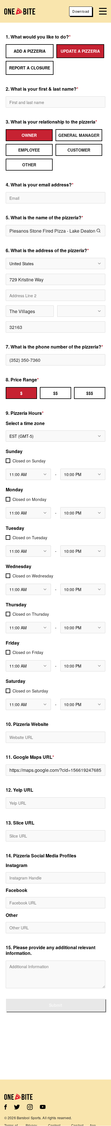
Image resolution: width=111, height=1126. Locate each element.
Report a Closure (29, 68)
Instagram (16, 865)
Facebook (16, 890)
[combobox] (55, 263)
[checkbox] (8, 460)
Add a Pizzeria (30, 51)
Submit (55, 1005)
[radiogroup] (55, 150)
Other (12, 915)
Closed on (29, 461)
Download (80, 11)
